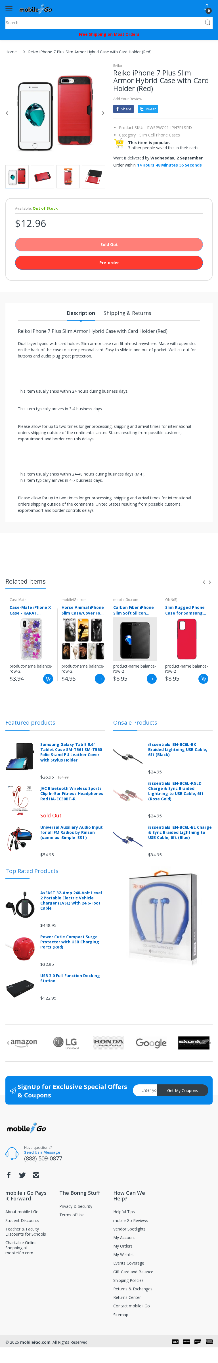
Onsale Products (135, 722)
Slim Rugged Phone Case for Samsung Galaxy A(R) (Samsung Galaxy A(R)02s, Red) (185, 610)
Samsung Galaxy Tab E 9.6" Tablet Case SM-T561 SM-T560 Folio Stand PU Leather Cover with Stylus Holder (71, 752)
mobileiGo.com (74, 599)
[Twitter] (22, 1177)
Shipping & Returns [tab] (127, 313)
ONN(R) (171, 599)
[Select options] (100, 679)
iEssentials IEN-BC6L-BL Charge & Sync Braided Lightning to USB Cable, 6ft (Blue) (180, 832)
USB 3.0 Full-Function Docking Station (70, 978)
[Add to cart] (48, 679)
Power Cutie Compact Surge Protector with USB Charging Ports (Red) (69, 942)
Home (11, 51)
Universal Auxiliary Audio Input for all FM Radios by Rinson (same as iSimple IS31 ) (71, 832)
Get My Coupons (182, 1090)
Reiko (117, 65)
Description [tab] (81, 313)
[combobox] (109, 22)
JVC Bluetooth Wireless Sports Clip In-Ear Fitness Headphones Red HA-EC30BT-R (71, 793)
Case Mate (18, 599)
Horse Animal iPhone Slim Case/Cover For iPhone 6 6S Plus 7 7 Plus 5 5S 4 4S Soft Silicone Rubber (83, 610)
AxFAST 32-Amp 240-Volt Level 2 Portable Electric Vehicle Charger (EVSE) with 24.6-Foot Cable (71, 900)
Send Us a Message (42, 1152)
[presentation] (204, 582)
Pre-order (109, 262)
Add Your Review (127, 98)
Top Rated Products (31, 871)
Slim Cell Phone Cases (159, 135)
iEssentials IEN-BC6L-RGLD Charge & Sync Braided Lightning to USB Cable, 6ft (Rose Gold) (176, 791)
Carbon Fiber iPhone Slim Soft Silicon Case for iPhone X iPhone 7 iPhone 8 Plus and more (133, 610)
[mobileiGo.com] (36, 8)
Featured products (30, 722)
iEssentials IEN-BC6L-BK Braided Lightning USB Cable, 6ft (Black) (177, 749)
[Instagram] (36, 1177)
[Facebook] (8, 1177)
